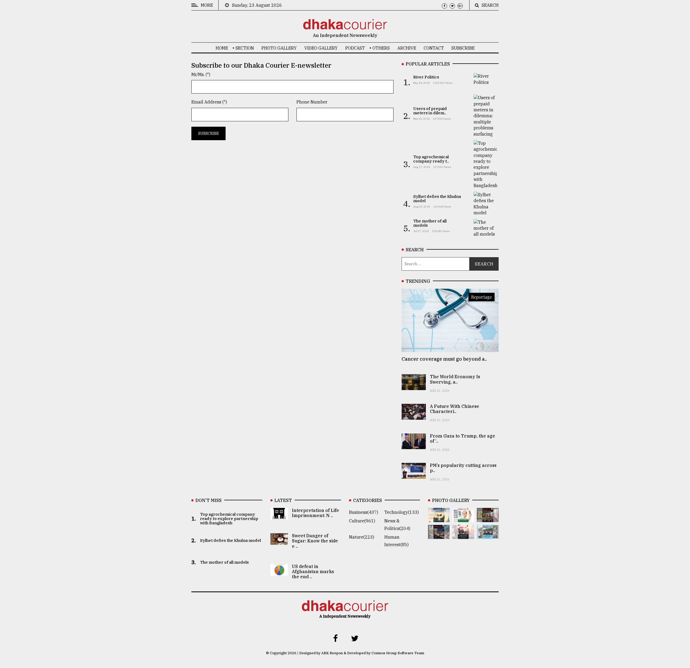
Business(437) (363, 512)
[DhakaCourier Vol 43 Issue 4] (463, 518)
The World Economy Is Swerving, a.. (455, 379)
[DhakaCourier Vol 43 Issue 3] (488, 518)
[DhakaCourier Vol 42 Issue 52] (488, 535)
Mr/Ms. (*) (200, 74)
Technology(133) (401, 512)
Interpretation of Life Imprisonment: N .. (315, 513)
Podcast (355, 48)
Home (222, 48)
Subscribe (463, 48)
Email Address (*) (209, 102)
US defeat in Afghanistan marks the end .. (313, 571)
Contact (434, 48)
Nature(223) (361, 537)
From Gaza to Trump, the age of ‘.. (462, 438)
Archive (406, 48)
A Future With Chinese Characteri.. (454, 409)
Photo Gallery (279, 48)
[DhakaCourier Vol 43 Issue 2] (439, 535)
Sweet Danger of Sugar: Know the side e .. (315, 541)
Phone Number (311, 102)
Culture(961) (362, 521)
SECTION (245, 48)
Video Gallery (321, 48)
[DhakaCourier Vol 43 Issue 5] (439, 518)
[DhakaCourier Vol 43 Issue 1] (463, 535)
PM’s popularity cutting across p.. (463, 468)
